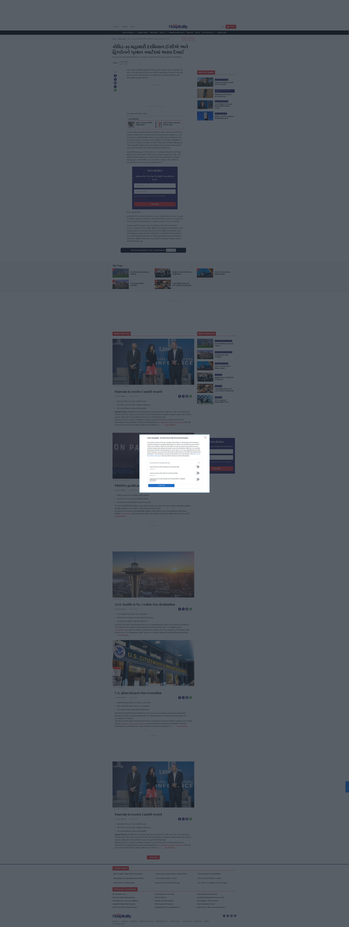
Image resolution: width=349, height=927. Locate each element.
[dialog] (174, 464)
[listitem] (174, 463)
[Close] (206, 438)
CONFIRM (161, 485)
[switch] (197, 467)
